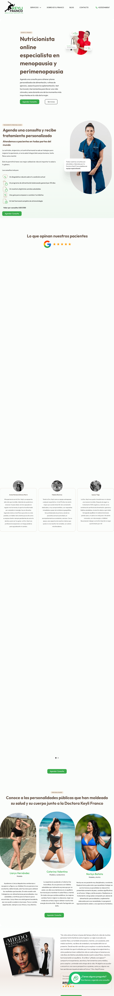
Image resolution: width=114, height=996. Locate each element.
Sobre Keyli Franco (55, 7)
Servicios (34, 7)
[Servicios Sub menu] (40, 7)
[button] (55, 757)
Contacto (84, 7)
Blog (71, 7)
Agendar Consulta (29, 102)
